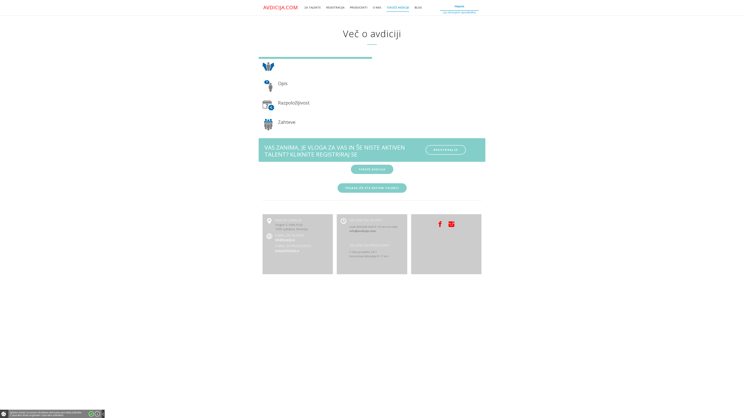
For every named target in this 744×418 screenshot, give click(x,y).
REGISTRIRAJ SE (446, 150)
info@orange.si (285, 240)
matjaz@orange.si (287, 250)
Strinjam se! (91, 413)
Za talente (312, 7)
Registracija (335, 7)
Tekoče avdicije (398, 7)
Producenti (358, 7)
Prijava (459, 6)
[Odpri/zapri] (103, 414)
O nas (377, 7)
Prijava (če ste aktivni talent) (372, 188)
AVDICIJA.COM (280, 7)
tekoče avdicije (372, 169)
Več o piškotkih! (97, 413)
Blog (418, 7)
